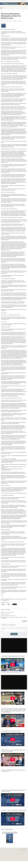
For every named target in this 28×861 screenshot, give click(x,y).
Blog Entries (23, 849)
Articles (20, 21)
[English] (22, 1)
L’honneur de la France (5, 614)
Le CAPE (6, 21)
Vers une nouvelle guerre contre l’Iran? (8, 615)
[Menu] (1, 7)
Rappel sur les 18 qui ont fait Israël (7, 612)
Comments (24, 850)
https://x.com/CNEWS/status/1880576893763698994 (10, 672)
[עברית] (24, 1)
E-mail (3, 628)
